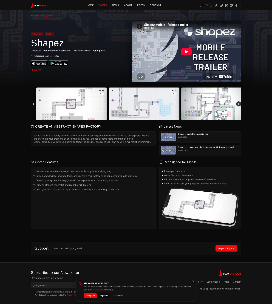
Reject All (104, 295)
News (115, 5)
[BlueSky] (226, 5)
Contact (155, 5)
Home (90, 5)
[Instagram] (221, 5)
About (128, 5)
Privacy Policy (97, 290)
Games (103, 5)
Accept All (90, 295)
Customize (118, 295)
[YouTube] (206, 5)
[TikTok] (216, 5)
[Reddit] (231, 5)
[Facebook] (236, 5)
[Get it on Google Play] (58, 63)
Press (141, 5)
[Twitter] (201, 5)
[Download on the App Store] (39, 63)
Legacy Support (226, 248)
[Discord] (211, 5)
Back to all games (44, 15)
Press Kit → (37, 70)
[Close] (193, 281)
